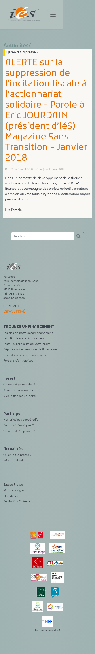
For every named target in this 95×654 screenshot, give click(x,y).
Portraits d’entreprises (18, 360)
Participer (12, 414)
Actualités (15, 46)
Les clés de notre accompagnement (28, 332)
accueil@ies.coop (14, 298)
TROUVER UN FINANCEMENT (29, 327)
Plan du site (11, 496)
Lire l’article (13, 210)
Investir (10, 379)
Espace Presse (13, 484)
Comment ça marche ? (19, 384)
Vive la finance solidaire (19, 395)
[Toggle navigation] (53, 14)
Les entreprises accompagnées (24, 355)
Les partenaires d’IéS (47, 630)
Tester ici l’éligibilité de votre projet (26, 343)
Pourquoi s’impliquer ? (18, 425)
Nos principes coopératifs (20, 419)
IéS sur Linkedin (14, 460)
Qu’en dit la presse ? (22, 52)
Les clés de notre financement (24, 338)
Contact (11, 306)
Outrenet (25, 501)
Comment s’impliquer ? (19, 431)
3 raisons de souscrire (18, 390)
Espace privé (14, 311)
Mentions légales (15, 490)
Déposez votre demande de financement (31, 349)
